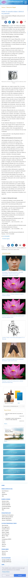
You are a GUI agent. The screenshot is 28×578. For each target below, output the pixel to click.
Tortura (3, 7)
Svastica (3, 546)
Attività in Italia (5, 501)
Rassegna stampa (5, 508)
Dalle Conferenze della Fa (7, 516)
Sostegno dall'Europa (6, 561)
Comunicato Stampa (6, 506)
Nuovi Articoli (7, 410)
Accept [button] (20, 575)
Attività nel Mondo (6, 504)
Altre (3, 509)
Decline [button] (8, 575)
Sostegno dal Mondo (6, 559)
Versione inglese (6, 238)
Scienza (3, 540)
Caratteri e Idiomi (6, 528)
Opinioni (4, 553)
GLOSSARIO (6, 236)
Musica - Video (5, 535)
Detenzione (4, 494)
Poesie (3, 537)
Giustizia (4, 554)
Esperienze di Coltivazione (7, 515)
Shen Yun (4, 544)
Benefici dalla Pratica (6, 518)
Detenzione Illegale (11, 7)
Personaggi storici (6, 527)
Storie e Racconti (5, 534)
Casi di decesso (5, 490)
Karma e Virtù (5, 551)
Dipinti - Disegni (5, 532)
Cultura (3, 542)
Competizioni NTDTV (6, 539)
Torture (3, 492)
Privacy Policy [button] (6, 571)
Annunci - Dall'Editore (7, 520)
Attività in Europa (6, 503)
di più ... (6, 423)
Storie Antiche (5, 525)
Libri (19, 403)
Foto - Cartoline (5, 530)
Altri (3, 496)
